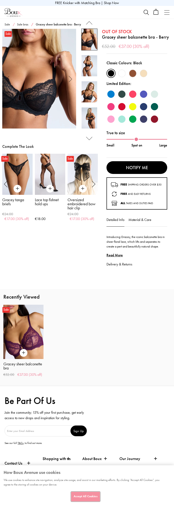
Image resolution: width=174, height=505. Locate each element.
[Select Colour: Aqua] (121, 119)
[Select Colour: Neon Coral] (132, 94)
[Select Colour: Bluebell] (111, 94)
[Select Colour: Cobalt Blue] (143, 94)
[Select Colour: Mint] (154, 94)
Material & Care (139, 220)
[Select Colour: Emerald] (154, 106)
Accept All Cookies (85, 496)
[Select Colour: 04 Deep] (132, 73)
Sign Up (78, 431)
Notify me (137, 167)
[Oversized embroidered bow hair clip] (83, 174)
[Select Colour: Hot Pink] (111, 106)
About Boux (92, 458)
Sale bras (22, 24)
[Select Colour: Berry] (154, 119)
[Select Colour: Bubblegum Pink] (111, 119)
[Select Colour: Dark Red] (121, 106)
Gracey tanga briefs (13, 202)
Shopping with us (56, 458)
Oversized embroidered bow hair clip (81, 204)
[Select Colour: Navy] (143, 119)
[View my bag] (156, 14)
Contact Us (13, 463)
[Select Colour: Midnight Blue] (143, 106)
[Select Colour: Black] (111, 73)
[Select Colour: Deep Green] (121, 94)
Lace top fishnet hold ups (47, 202)
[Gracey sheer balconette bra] (39, 79)
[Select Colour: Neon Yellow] (132, 106)
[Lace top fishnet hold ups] (50, 174)
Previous (7, 78)
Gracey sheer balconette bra (22, 366)
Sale (7, 24)
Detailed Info (115, 220)
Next (70, 78)
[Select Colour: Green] (132, 119)
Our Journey (129, 458)
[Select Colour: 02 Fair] (143, 73)
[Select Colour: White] (121, 73)
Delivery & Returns (119, 264)
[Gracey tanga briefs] (17, 174)
